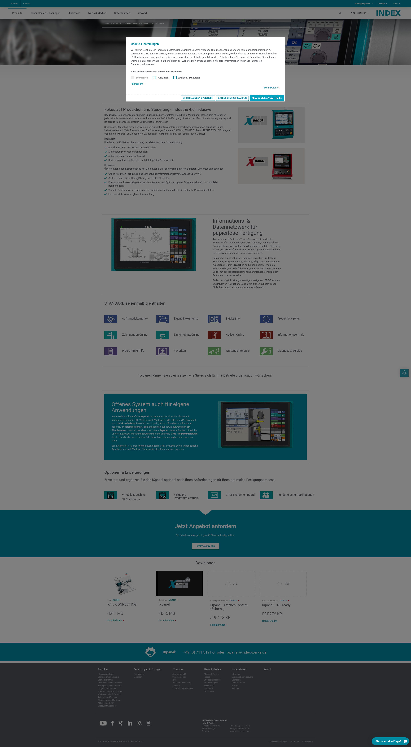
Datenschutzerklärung (232, 98)
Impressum (137, 83)
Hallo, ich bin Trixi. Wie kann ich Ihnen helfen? (387, 732)
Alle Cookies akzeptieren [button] (267, 98)
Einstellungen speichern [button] (198, 98)
